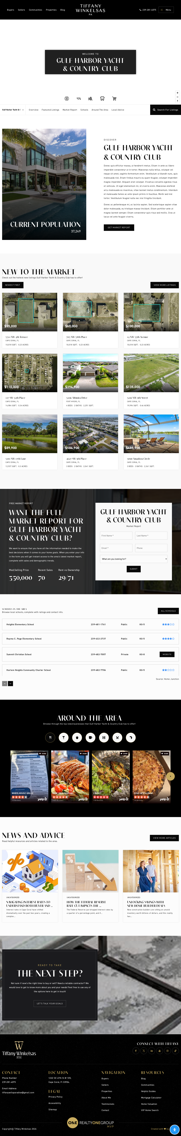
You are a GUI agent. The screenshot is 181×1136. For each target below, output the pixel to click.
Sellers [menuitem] (21, 9)
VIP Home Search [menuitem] (150, 1110)
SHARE (43, 754)
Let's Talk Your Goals (50, 1003)
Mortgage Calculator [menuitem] (151, 1097)
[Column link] (90, 10)
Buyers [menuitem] (10, 9)
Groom (117, 738)
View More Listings (165, 285)
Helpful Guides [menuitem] (148, 1091)
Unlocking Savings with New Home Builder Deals (146, 903)
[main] (90, 527)
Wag (131, 738)
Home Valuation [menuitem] (149, 1103)
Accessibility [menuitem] (55, 1103)
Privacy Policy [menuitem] (56, 1096)
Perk (90, 738)
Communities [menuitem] (35, 9)
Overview (33, 109)
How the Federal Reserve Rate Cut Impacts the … (86, 903)
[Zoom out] (177, 97)
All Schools (168, 611)
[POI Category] (67, 98)
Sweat (104, 738)
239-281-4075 (9, 1082)
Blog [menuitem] (143, 1078)
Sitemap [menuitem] (53, 1109)
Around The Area (100, 109)
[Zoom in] (177, 93)
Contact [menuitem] (105, 1110)
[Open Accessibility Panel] (175, 1130)
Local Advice (118, 109)
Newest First (12, 285)
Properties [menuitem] (51, 9)
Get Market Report (119, 227)
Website (167, 654)
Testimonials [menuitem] (108, 1103)
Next (170, 776)
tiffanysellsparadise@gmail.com (18, 1092)
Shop (77, 738)
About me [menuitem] (106, 1097)
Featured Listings (50, 109)
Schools (84, 109)
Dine (50, 738)
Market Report (70, 109)
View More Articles (164, 838)
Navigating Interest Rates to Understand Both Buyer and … (29, 903)
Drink (64, 738)
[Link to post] (30, 871)
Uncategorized (12, 897)
